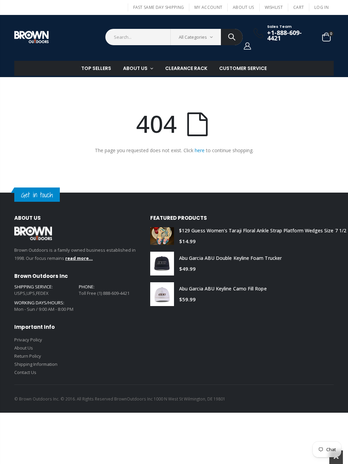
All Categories (193, 37)
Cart (298, 7)
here (200, 150)
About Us (243, 7)
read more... (79, 258)
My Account (208, 7)
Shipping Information (35, 364)
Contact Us (25, 372)
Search (232, 37)
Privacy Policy (28, 340)
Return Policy (27, 356)
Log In (321, 7)
